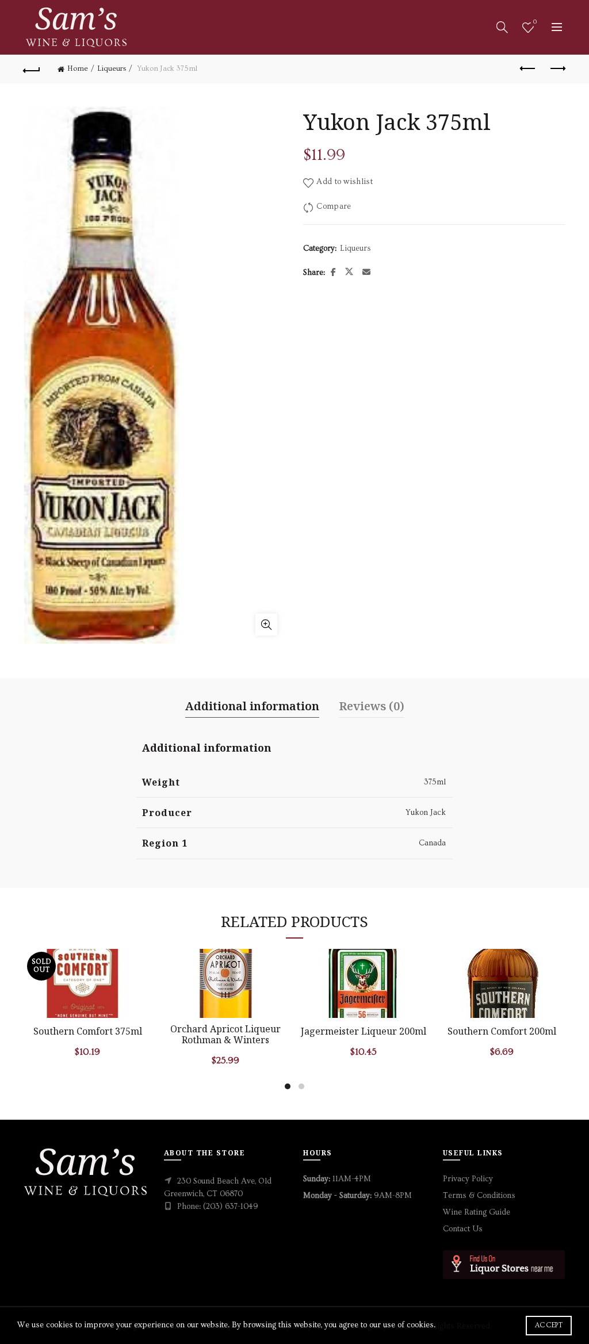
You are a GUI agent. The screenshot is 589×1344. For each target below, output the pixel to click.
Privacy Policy (468, 1179)
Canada (432, 843)
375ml (435, 782)
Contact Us (463, 1229)
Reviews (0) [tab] (371, 706)
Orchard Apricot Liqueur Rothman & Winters (225, 1035)
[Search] (502, 27)
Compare (333, 205)
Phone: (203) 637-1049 (217, 1206)
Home (77, 68)
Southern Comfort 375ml (87, 1031)
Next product (556, 69)
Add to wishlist (344, 181)
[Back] (32, 69)
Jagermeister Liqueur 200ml (363, 1031)
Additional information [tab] (252, 706)
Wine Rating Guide (476, 1212)
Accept (549, 1325)
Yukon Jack (426, 812)
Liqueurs (111, 68)
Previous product (528, 69)
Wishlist (535, 22)
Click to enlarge (266, 624)
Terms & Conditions (479, 1195)
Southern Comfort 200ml (502, 1031)
